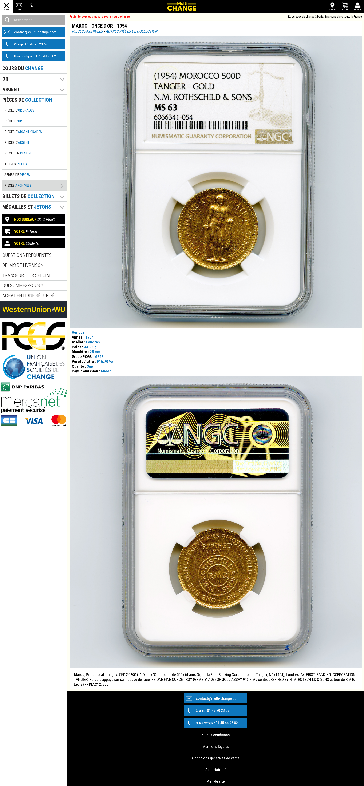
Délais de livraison (23, 265)
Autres (15, 164)
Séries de (17, 175)
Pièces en (18, 153)
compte (26, 243)
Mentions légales (215, 746)
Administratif (215, 769)
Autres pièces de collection (131, 31)
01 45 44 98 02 (35, 56)
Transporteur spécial (26, 275)
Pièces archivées (87, 31)
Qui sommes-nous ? (22, 285)
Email (19, 9)
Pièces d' (19, 110)
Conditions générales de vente (216, 758)
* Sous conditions (216, 735)
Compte (357, 9)
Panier (345, 9)
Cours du (22, 68)
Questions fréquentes (27, 255)
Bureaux (332, 9)
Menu (6, 9)
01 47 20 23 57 (31, 44)
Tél (31, 9)
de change (34, 219)
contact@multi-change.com (35, 32)
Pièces (17, 186)
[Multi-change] (182, 6)
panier (25, 231)
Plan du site (216, 781)
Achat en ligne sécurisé (28, 295)
